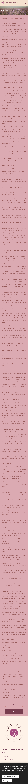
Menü (25, 2)
